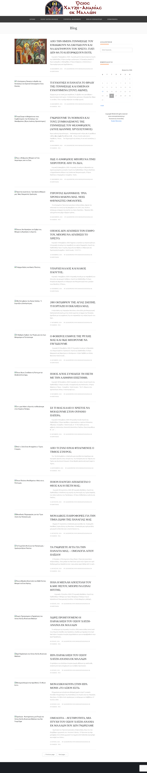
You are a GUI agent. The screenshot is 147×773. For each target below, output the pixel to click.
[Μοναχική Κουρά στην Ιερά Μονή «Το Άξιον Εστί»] (31, 684)
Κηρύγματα (55, 71)
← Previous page (49, 754)
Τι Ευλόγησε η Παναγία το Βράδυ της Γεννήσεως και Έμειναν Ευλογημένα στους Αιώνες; (72, 86)
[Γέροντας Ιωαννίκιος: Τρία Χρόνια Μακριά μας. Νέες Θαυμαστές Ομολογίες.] (31, 193)
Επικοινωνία (112, 19)
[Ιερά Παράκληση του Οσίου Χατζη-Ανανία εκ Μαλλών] (31, 655)
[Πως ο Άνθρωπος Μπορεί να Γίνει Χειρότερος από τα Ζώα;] (31, 159)
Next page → (63, 754)
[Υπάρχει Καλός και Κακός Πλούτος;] (28, 267)
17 (102, 91)
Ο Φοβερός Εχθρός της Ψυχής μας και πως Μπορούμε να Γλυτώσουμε (70, 340)
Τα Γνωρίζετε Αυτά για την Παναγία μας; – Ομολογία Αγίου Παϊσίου (72, 551)
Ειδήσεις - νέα (56, 106)
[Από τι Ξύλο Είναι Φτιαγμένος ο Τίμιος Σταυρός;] (31, 448)
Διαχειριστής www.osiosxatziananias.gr (79, 68)
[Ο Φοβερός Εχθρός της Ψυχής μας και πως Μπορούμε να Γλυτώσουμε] (31, 336)
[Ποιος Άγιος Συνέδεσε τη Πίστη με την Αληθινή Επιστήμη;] (31, 374)
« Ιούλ (102, 105)
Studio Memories (116, 121)
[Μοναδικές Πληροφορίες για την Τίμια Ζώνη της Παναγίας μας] (31, 515)
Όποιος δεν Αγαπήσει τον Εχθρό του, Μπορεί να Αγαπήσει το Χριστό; (72, 234)
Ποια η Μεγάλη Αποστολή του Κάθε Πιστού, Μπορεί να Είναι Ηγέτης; (70, 586)
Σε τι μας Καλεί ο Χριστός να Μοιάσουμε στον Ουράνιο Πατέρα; (70, 411)
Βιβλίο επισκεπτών (94, 19)
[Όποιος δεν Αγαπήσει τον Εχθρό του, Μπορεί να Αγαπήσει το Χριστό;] (31, 230)
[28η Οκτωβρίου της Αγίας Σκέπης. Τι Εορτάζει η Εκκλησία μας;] (31, 302)
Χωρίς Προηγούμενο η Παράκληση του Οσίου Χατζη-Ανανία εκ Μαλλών (70, 621)
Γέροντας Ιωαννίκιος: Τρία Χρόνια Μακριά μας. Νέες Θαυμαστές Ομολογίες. (68, 197)
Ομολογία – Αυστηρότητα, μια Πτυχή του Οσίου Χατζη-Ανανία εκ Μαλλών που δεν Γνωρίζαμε (72, 721)
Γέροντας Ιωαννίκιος (72, 19)
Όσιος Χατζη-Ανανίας (49, 19)
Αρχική (32, 19)
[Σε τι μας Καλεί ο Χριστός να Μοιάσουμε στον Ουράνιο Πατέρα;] (31, 407)
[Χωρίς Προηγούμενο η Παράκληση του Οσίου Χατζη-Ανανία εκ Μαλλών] (31, 617)
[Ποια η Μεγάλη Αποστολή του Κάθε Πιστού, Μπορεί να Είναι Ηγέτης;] (31, 582)
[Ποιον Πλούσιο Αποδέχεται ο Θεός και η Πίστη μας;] (31, 482)
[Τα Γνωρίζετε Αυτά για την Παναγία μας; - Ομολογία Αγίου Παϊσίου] (31, 547)
